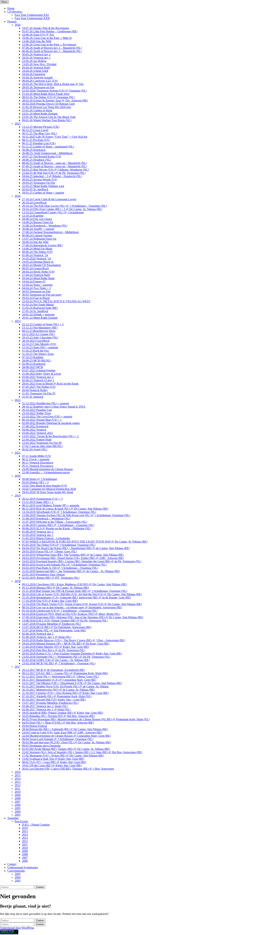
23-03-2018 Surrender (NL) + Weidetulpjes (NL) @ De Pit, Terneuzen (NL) (66, 656)
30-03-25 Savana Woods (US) (39, 179)
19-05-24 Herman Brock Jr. (38, 261)
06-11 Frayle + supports (35, 459)
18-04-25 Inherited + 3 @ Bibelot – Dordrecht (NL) (52, 176)
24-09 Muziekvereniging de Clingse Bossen (47, 469)
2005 (17, 808)
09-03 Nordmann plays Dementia (41, 745)
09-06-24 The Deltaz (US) (37, 251)
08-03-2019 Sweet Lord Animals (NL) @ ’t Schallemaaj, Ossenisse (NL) (64, 564)
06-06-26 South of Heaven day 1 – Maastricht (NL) (52, 51)
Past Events (21, 821)
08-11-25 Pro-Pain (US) (36, 140)
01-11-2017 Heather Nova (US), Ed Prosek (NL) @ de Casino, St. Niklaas (65, 686)
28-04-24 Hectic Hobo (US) (38, 271)
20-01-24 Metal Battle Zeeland (39, 317)
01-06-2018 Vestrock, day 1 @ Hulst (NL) (46, 637)
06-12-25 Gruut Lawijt (35, 130)
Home (10, 8)
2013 (17, 781)
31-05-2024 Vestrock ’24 (36, 258)
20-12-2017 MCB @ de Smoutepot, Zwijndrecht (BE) (53, 669)
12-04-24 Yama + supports (37, 284)
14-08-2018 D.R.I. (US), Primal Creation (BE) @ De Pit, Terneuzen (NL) (65, 620)
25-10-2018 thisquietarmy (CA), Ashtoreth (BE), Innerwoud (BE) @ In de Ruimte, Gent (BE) (76, 597)
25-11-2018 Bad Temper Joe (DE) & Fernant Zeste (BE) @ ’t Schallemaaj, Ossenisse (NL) (74, 590)
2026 (17, 24)
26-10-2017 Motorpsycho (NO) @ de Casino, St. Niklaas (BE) (58, 689)
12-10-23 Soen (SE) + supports (40, 347)
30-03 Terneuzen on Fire (36, 291)
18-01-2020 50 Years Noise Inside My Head (47, 492)
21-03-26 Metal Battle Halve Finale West (45, 93)
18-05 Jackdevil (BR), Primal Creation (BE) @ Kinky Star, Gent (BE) (62, 712)
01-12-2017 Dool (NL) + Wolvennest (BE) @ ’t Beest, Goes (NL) (60, 676)
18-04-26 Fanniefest (33, 74)
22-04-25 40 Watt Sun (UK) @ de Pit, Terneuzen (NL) (53, 172)
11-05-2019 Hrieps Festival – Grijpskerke (46, 538)
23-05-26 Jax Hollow (34, 61)
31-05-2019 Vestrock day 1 (37, 535)
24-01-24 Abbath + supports (38, 314)
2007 (17, 801)
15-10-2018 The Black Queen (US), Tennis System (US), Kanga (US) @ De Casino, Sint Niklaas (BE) (82, 604)
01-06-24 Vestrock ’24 (35, 255)
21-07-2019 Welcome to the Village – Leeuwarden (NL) (54, 521)
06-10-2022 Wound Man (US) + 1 (42, 419)
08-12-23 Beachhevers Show (39, 330)
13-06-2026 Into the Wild (36, 41)
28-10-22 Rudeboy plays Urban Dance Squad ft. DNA (53, 406)
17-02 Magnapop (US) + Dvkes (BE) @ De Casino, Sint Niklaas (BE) (63, 755)
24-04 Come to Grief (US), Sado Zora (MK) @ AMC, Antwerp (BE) (62, 732)
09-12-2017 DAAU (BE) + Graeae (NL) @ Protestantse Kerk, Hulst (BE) (65, 673)
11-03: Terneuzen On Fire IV (39, 393)
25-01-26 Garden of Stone (37, 110)
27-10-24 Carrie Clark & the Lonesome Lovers (49, 199)
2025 (17, 123)
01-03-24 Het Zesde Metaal (38, 304)
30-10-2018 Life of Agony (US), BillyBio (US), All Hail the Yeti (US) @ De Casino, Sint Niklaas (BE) (82, 594)
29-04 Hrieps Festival (34, 725)
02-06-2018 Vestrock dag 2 (37, 633)
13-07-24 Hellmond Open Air (39, 238)
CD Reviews (14, 11)
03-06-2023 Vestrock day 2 (37, 377)
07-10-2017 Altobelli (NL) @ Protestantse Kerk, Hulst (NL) (56, 696)
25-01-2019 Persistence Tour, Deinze (43, 574)
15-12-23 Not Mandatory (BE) (39, 327)
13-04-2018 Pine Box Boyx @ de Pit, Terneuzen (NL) (53, 650)
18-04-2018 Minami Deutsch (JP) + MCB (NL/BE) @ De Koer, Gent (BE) (65, 643)
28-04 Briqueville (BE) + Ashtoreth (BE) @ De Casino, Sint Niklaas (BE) (65, 729)
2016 (17, 772)
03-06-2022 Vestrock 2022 (37, 432)
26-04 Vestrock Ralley (35, 390)
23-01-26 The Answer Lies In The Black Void (48, 116)
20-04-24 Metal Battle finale (38, 278)
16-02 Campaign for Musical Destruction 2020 (49, 488)
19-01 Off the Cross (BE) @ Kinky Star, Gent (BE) (52, 765)
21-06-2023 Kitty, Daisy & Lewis (41, 373)
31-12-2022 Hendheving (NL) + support (45, 403)
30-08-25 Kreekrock (34, 149)
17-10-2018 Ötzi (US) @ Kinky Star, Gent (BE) (50, 600)
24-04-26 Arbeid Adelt (35, 70)
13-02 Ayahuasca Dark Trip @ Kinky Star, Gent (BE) (53, 758)
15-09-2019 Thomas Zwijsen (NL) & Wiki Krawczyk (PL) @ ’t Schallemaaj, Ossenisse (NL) (76, 515)
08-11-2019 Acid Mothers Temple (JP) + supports (50, 505)
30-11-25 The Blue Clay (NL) (39, 133)
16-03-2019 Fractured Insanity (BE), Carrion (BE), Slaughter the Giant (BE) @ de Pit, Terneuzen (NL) (81, 561)
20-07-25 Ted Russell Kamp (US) (41, 156)
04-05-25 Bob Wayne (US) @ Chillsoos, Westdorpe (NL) (55, 169)
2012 (17, 785)
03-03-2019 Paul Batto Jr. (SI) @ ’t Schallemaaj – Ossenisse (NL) (60, 567)
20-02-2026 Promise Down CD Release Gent (48, 103)
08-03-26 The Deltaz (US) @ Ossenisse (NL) (48, 97)
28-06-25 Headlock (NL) (36, 159)
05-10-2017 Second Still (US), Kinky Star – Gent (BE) (54, 699)
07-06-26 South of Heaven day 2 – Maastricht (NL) (52, 47)
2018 (17, 581)
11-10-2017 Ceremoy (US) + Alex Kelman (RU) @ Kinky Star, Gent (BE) (65, 693)
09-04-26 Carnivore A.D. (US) (40, 80)
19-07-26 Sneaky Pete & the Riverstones (45, 28)
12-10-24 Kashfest (32, 215)
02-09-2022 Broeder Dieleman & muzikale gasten (51, 423)
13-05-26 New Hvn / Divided (39, 64)
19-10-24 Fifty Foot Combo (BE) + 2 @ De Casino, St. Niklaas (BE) (62, 209)
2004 (17, 811)
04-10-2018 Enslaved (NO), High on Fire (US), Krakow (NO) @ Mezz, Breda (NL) (71, 614)
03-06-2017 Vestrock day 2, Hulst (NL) (45, 706)
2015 (17, 775)
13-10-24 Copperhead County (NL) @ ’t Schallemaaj (53, 212)
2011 (17, 788)
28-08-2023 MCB (32, 367)
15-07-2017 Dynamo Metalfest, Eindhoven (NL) (50, 702)
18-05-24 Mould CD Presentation (41, 265)
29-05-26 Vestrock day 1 (36, 57)
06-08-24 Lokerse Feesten (37, 235)
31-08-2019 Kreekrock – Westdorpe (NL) (46, 518)
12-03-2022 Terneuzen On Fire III (41, 442)
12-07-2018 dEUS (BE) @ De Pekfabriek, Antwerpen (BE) (56, 627)
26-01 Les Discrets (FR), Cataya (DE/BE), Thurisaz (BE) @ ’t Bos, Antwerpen (68, 768)
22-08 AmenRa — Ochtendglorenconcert (46, 472)
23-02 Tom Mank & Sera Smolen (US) (44, 485)
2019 (17, 495)
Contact (11, 864)
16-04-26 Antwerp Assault (37, 77)
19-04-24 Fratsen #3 (33, 281)
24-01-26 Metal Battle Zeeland (39, 113)
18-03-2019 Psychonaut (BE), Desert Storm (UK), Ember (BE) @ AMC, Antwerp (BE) (73, 558)
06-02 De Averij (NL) (34, 449)
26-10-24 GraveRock (34, 202)
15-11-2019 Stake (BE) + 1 (37, 502)
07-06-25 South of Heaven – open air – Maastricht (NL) (54, 166)
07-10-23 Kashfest (32, 357)
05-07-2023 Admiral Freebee (38, 370)
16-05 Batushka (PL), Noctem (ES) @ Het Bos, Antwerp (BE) (58, 716)
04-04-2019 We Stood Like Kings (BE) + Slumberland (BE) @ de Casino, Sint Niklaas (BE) (76, 548)
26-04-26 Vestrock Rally (36, 67)
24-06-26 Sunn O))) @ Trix (38, 34)
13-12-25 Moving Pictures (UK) (40, 126)
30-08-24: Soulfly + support (38, 228)
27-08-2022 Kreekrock (35, 426)
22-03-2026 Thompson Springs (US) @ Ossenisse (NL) (54, 90)
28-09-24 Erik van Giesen (37, 219)
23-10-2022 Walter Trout (36, 413)
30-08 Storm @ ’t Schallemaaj (39, 479)
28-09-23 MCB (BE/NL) (36, 360)
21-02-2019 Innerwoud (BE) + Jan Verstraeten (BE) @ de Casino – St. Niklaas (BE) (71, 571)
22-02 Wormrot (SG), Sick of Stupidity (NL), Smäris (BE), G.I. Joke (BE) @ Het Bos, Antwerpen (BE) (82, 752)
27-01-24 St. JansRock (35, 311)
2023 (17, 321)
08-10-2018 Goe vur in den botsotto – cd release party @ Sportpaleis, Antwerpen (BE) (72, 607)
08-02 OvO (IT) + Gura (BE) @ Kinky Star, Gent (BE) (54, 762)
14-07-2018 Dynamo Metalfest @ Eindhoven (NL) (51, 623)
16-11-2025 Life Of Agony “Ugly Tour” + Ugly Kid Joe (54, 136)
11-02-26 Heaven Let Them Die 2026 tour (46, 107)
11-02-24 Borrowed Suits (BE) (40, 307)
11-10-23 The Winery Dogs (38, 353)
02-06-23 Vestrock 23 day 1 (38, 380)
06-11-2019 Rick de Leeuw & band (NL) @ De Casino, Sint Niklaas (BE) (65, 508)
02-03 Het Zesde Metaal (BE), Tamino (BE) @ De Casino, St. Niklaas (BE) (66, 748)
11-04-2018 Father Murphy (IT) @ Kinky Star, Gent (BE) (55, 646)
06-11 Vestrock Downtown (37, 462)
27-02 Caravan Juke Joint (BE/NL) (42, 446)
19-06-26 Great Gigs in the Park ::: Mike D (47, 37)
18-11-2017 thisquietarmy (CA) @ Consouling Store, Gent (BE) (59, 679)
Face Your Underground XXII (32, 18)
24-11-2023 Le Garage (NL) (38, 334)
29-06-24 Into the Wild (35, 242)
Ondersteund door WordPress (17, 927)
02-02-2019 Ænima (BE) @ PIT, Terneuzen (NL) (50, 577)
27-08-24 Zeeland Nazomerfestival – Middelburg (50, 232)
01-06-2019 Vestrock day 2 (37, 531)
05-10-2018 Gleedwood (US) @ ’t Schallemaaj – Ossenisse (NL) (60, 610)
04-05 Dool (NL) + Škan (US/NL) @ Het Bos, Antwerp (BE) (58, 722)
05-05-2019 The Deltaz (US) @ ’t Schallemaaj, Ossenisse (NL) (58, 544)
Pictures (11, 21)
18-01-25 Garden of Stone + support (43, 192)
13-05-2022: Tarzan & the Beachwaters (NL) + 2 (50, 436)
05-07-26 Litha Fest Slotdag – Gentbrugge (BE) (49, 31)
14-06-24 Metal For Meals (37, 248)
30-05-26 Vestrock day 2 (36, 54)
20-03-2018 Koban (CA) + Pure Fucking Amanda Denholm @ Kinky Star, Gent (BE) (72, 653)
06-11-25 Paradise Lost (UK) (39, 143)
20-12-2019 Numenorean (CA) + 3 (42, 498)
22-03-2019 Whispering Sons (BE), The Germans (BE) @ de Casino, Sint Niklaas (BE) (73, 554)
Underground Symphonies (22, 867)
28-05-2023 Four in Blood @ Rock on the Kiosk (50, 383)
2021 (17, 452)
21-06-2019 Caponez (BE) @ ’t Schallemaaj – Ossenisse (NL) (58, 525)
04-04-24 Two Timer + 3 (36, 288)
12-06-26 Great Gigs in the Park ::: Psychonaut (49, 44)
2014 (17, 778)
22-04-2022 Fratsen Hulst (37, 439)
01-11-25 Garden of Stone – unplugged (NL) (48, 146)
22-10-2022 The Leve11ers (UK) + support (47, 416)
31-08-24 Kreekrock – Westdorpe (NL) (44, 225)
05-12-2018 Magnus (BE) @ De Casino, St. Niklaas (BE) (55, 587)
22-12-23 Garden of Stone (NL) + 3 (42, 324)
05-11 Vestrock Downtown (37, 465)
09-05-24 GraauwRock (35, 268)
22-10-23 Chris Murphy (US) (39, 344)
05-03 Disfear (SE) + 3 (35, 482)
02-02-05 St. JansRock (35, 189)
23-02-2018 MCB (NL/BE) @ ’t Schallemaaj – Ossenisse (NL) (58, 663)
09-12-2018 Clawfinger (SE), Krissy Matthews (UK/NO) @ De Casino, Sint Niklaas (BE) (74, 584)
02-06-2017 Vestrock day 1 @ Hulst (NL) (46, 709)
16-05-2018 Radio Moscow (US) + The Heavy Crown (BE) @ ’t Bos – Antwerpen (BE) (73, 640)
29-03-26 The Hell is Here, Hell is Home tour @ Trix (53, 84)
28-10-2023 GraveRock (36, 340)
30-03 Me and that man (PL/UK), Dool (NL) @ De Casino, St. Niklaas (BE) (66, 742)
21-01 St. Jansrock (32, 396)
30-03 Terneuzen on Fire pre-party (42, 294)
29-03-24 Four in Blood (36, 298)
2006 (17, 804)
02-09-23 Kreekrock (34, 363)
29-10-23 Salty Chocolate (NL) (40, 337)
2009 (17, 795)
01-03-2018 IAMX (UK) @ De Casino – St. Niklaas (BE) (55, 660)
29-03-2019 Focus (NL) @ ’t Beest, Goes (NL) (49, 551)
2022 (17, 400)
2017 (17, 666)
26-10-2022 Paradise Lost (37, 409)
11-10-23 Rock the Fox (35, 350)
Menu (4, 2)
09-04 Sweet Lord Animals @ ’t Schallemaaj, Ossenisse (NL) (57, 739)
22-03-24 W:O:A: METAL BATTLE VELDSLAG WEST (56, 301)
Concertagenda (16, 870)
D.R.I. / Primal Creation (36, 824)
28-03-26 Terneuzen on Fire (38, 87)
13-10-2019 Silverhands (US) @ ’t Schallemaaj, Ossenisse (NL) (59, 511)
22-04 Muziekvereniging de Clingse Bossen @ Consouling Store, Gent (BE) (66, 735)
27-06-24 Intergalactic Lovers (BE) (42, 245)
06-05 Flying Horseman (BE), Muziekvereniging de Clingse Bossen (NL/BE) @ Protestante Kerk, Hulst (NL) (86, 719)
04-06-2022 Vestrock (34, 429)
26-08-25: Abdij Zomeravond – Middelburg (47, 153)
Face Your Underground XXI (32, 14)
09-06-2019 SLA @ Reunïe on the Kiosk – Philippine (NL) (56, 528)
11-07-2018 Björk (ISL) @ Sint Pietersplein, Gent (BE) (54, 630)
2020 (17, 475)
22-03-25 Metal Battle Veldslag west (43, 186)
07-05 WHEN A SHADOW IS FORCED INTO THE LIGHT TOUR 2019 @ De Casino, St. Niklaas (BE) (84, 541)
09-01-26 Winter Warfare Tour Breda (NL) (46, 120)
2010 (17, 791)
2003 (17, 814)
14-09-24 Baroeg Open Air (37, 222)
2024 (17, 195)
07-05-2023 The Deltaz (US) (38, 386)
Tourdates (13, 818)
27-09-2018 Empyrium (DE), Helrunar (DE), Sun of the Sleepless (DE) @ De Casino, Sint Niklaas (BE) (82, 617)
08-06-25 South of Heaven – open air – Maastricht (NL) (54, 163)
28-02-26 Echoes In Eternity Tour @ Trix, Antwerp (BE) (55, 100)
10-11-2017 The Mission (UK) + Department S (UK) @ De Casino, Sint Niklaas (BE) (72, 683)
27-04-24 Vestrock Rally (36, 274)
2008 (17, 798)
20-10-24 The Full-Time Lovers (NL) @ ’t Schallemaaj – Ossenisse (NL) (64, 205)
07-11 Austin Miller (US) (36, 456)
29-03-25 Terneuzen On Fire (38, 182)
